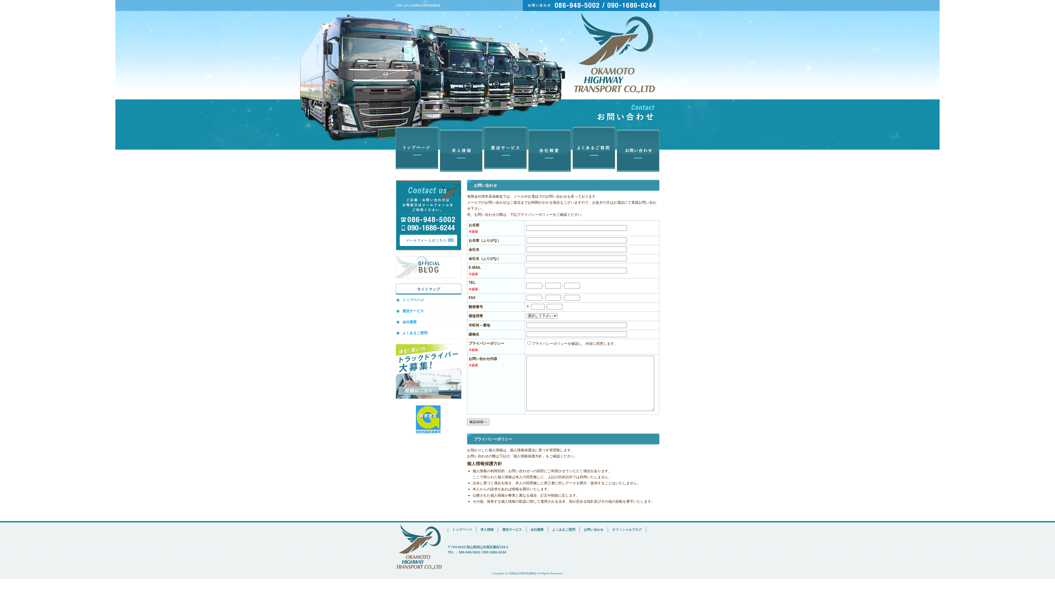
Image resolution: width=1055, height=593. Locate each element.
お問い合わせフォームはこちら (429, 215)
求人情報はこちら (429, 371)
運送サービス (506, 149)
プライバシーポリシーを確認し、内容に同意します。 (575, 344)
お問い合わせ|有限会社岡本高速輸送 (418, 5)
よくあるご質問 (593, 149)
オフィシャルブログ (429, 267)
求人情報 (462, 149)
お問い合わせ (637, 149)
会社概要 (549, 149)
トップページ (418, 149)
